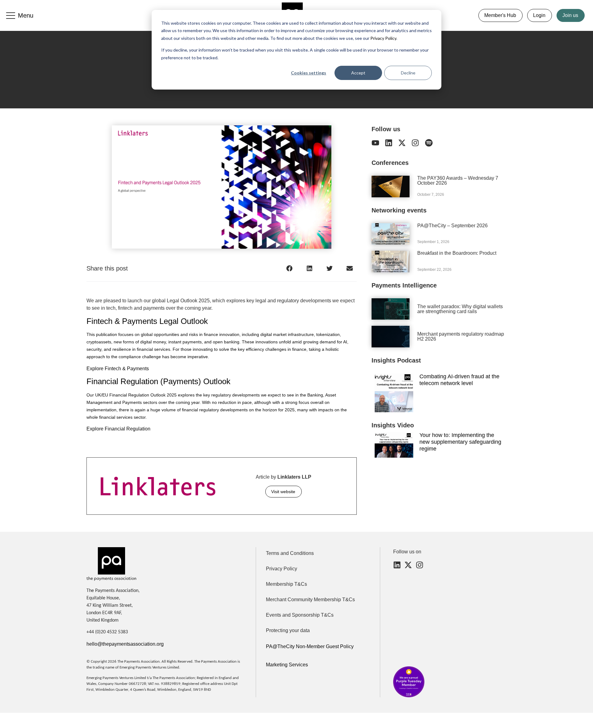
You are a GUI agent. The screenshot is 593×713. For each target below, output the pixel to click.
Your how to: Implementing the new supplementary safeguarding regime (460, 441)
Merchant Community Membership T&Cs (310, 599)
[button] (289, 268)
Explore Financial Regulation (119, 428)
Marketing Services (287, 664)
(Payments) (181, 381)
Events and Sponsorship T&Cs (300, 615)
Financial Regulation (123, 381)
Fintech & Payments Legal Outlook (147, 321)
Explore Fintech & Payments (118, 368)
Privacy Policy (382, 38)
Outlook (216, 381)
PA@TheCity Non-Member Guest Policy (310, 646)
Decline (408, 72)
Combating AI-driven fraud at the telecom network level (459, 379)
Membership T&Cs (286, 584)
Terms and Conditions (290, 553)
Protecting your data (288, 630)
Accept (358, 72)
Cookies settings (308, 72)
